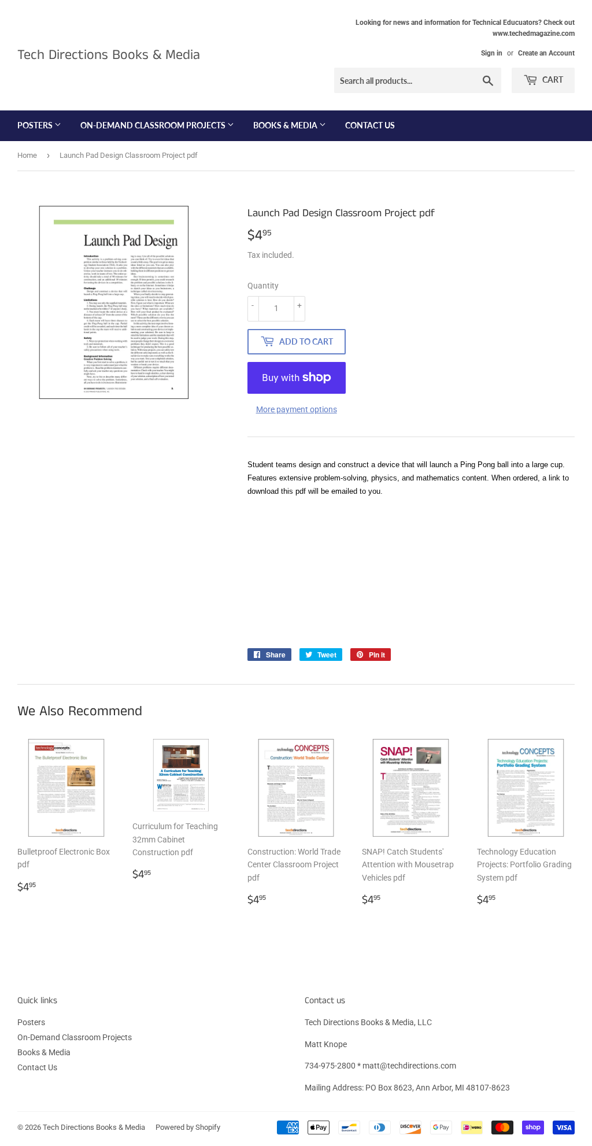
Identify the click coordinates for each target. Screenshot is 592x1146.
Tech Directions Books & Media (108, 55)
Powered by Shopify (188, 1127)
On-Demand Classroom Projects (153, 125)
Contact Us (370, 125)
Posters (35, 125)
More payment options (296, 409)
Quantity (263, 285)
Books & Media (286, 125)
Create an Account (546, 53)
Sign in (491, 53)
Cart (552, 79)
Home (27, 155)
